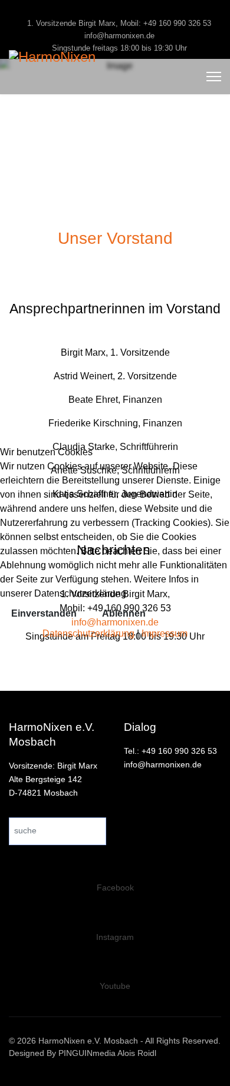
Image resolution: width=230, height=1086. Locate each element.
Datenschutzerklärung (88, 633)
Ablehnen (124, 613)
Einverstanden (44, 613)
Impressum (165, 633)
